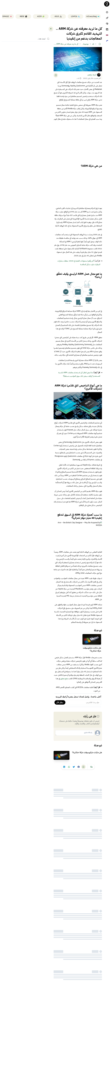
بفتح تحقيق (64, 678)
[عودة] (51, 29)
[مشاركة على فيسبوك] (78, 767)
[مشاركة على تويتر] (74, 767)
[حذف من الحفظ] (56, 75)
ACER (39, 16)
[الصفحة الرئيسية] (106, 4)
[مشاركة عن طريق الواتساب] (69, 767)
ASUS (57, 16)
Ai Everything (91, 16)
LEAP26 (74, 16)
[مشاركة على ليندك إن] (64, 767)
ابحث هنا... (41, 39)
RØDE (22, 16)
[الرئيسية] (100, 44)
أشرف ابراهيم (92, 74)
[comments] (91, 767)
